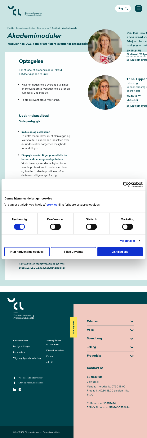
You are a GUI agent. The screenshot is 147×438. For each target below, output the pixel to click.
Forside (11, 28)
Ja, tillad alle (120, 251)
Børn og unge (43, 28)
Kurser (49, 356)
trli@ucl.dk (132, 100)
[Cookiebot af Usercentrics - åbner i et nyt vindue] (126, 184)
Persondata (19, 352)
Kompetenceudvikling (26, 28)
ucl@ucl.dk (93, 382)
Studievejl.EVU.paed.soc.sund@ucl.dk (42, 268)
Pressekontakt (20, 340)
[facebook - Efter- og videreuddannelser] (15, 384)
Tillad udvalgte (73, 251)
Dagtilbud (56, 28)
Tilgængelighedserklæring (27, 358)
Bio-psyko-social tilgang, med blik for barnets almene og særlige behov (44, 157)
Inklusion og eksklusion (35, 132)
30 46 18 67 (133, 96)
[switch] (55, 227)
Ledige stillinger (21, 346)
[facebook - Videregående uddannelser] (15, 379)
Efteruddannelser (55, 350)
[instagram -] (20, 390)
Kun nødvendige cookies (26, 251)
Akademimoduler (70, 28)
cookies (52, 204)
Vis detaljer (127, 240)
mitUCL (50, 362)
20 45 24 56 (134, 50)
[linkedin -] (15, 390)
